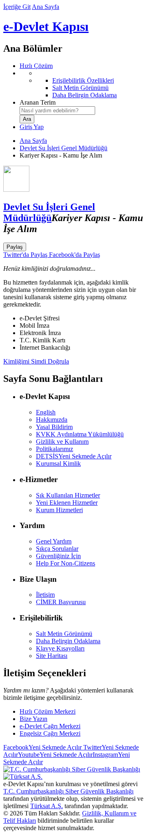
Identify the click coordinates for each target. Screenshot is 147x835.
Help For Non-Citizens (65, 563)
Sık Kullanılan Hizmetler (68, 495)
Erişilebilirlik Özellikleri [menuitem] (83, 80)
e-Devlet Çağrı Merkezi (50, 726)
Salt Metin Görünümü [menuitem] (80, 87)
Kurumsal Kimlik (58, 463)
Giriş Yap (32, 126)
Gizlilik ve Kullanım (62, 441)
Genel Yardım (53, 541)
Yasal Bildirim (54, 426)
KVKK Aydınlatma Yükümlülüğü (80, 434)
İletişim (45, 594)
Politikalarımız (54, 448)
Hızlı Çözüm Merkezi (48, 711)
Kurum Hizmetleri (59, 509)
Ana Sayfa (45, 6)
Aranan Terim (38, 102)
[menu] (82, 84)
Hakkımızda (51, 419)
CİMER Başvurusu (61, 601)
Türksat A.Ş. (46, 805)
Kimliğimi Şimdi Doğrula (36, 361)
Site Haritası (51, 655)
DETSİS (73, 456)
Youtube (55, 754)
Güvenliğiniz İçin (58, 555)
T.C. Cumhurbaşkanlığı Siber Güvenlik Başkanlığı (68, 791)
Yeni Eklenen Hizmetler (67, 502)
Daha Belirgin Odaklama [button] (68, 641)
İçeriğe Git (17, 6)
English (46, 412)
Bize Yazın (33, 718)
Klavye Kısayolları (60, 648)
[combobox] (57, 110)
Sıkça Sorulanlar (57, 548)
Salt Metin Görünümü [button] (64, 633)
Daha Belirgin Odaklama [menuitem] (84, 95)
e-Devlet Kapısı (46, 26)
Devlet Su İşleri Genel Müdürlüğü (63, 148)
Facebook (42, 747)
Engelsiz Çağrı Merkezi (50, 733)
